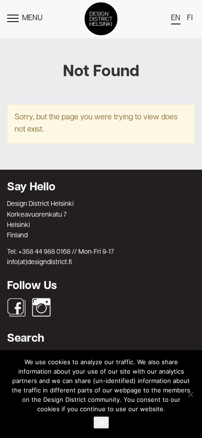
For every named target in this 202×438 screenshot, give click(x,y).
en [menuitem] (175, 18)
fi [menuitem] (190, 18)
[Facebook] (16, 307)
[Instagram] (41, 307)
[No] (190, 394)
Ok (101, 422)
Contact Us (101, 164)
